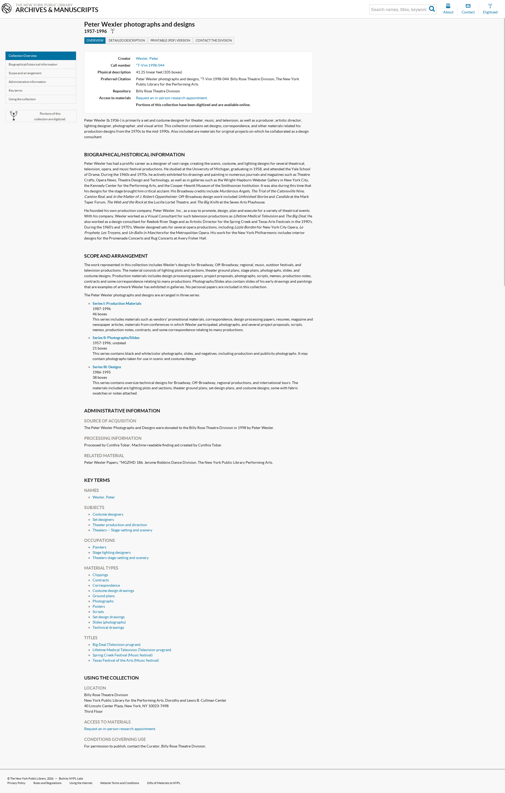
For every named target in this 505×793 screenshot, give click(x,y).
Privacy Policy (16, 783)
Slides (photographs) (109, 622)
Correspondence (106, 585)
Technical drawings (108, 627)
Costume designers (108, 514)
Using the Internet (80, 783)
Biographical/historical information (33, 64)
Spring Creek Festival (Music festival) (123, 655)
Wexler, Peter (147, 58)
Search (432, 9)
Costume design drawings (113, 590)
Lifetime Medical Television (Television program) (132, 650)
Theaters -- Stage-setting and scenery (122, 530)
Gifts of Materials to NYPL (163, 783)
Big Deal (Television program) (116, 644)
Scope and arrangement (25, 73)
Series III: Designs (107, 367)
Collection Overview (23, 55)
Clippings (100, 575)
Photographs (103, 601)
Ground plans (104, 596)
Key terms (15, 90)
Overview (95, 40)
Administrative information (27, 81)
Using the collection (22, 99)
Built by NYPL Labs (71, 778)
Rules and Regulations (47, 783)
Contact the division (214, 40)
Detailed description (127, 40)
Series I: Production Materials (117, 303)
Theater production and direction (120, 525)
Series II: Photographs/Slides (116, 338)
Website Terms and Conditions (119, 783)
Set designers (103, 519)
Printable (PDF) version (170, 40)
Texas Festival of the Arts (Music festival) (126, 660)
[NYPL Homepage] (7, 8)
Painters (99, 547)
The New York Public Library (28, 778)
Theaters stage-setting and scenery (121, 558)
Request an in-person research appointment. (172, 98)
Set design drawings (109, 617)
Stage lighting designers (112, 552)
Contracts (101, 580)
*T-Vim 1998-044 (150, 65)
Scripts (98, 612)
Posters (99, 606)
